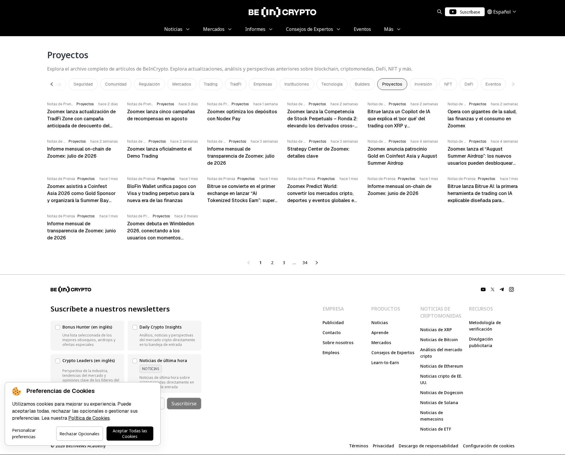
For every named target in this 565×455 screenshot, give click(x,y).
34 (305, 262)
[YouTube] (483, 289)
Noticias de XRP (436, 329)
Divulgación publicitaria (481, 342)
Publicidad (333, 322)
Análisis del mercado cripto (441, 353)
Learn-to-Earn (385, 362)
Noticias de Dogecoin (441, 392)
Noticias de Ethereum (441, 366)
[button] (87, 336)
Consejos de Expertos (392, 352)
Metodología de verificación (485, 326)
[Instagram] (511, 289)
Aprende (379, 332)
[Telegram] (502, 289)
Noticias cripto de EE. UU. (441, 379)
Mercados (381, 342)
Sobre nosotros (338, 342)
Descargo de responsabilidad (428, 446)
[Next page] (316, 262)
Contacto (332, 332)
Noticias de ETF (435, 429)
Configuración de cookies (488, 446)
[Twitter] (493, 289)
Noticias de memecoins (431, 416)
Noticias (379, 322)
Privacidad (383, 446)
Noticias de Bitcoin (439, 339)
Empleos (331, 352)
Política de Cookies (89, 418)
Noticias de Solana (439, 402)
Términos (358, 446)
